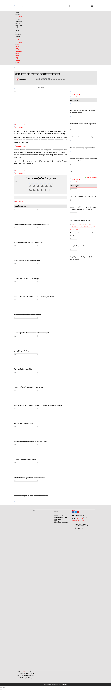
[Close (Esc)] (0, 687)
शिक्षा (17, 31)
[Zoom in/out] (4, 687)
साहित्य (17, 33)
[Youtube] (78, 512)
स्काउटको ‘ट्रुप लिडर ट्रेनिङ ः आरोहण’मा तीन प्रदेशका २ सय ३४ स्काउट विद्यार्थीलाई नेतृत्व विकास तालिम (38, 405)
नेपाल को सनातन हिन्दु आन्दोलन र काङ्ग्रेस (80, 220)
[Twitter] (76, 512)
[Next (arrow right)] (1, 689)
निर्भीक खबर (25, 672)
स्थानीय (20, 16)
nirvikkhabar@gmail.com (78, 520)
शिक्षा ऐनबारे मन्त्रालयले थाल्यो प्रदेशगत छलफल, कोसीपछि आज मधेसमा (30, 441)
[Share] (1, 687)
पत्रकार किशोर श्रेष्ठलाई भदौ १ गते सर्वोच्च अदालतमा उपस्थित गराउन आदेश (31, 496)
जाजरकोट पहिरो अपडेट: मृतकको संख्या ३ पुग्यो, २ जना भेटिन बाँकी (29, 478)
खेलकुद (18, 36)
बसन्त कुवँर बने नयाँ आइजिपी (77, 246)
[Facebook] (73, 512)
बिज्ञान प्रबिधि (19, 25)
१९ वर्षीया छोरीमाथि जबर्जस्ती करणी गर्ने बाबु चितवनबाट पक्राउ (28, 242)
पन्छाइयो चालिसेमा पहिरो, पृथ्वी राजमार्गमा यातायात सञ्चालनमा (28, 387)
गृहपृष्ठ (17, 13)
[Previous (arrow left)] (0, 689)
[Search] (92, 6)
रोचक (17, 29)
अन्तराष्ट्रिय (18, 34)
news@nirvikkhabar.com (80, 519)
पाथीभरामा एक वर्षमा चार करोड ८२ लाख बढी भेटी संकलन (27, 315)
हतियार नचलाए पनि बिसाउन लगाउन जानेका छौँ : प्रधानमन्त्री (81, 234)
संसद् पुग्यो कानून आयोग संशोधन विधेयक (23, 423)
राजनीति (18, 20)
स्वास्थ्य (18, 18)
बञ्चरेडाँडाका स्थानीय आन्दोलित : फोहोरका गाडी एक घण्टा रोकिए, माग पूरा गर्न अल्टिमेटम (34, 297)
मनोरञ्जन (18, 27)
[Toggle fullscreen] (3, 687)
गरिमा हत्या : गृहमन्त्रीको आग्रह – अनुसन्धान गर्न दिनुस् (26, 279)
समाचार (18, 15)
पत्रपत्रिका (18, 24)
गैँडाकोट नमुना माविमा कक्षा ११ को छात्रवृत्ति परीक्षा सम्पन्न (27, 261)
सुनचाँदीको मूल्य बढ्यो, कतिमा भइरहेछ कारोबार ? (25, 460)
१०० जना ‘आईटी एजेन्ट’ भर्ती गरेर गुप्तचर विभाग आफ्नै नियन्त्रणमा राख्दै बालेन (31, 333)
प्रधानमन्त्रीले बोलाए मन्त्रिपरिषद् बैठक (22, 351)
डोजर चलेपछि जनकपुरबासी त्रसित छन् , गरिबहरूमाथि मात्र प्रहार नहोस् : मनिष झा (32, 224)
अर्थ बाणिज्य (19, 22)
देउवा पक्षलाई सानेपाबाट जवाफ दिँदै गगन (23, 369)
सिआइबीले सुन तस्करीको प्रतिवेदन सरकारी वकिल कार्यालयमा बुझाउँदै (82, 258)
